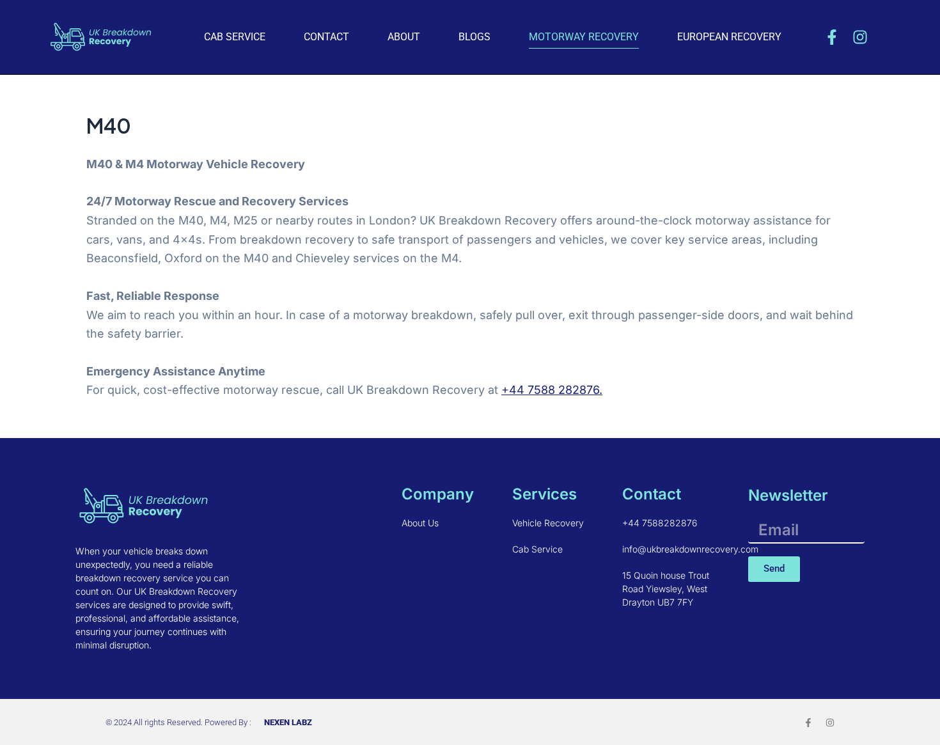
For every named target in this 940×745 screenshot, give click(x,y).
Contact (326, 37)
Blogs (474, 37)
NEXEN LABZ (288, 722)
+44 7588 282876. (551, 389)
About (404, 37)
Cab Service (234, 37)
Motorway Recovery (584, 37)
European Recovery (729, 37)
